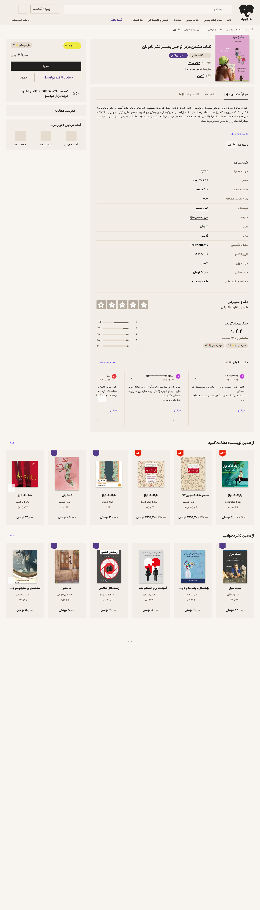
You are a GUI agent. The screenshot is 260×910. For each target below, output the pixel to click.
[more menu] (99, 76)
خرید (46, 66)
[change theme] (10, 9)
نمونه (23, 77)
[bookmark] (108, 76)
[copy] (14, 94)
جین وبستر (194, 62)
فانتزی (176, 30)
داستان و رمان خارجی (194, 29)
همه (12, 443)
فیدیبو (249, 29)
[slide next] (102, 398)
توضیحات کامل (239, 134)
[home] (246, 13)
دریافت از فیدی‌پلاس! (59, 77)
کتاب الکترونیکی (234, 29)
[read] (20, 136)
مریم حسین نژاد (193, 69)
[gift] (117, 76)
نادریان (200, 75)
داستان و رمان (215, 29)
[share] (126, 76)
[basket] (22, 9)
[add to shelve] (71, 136)
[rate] (143, 304)
